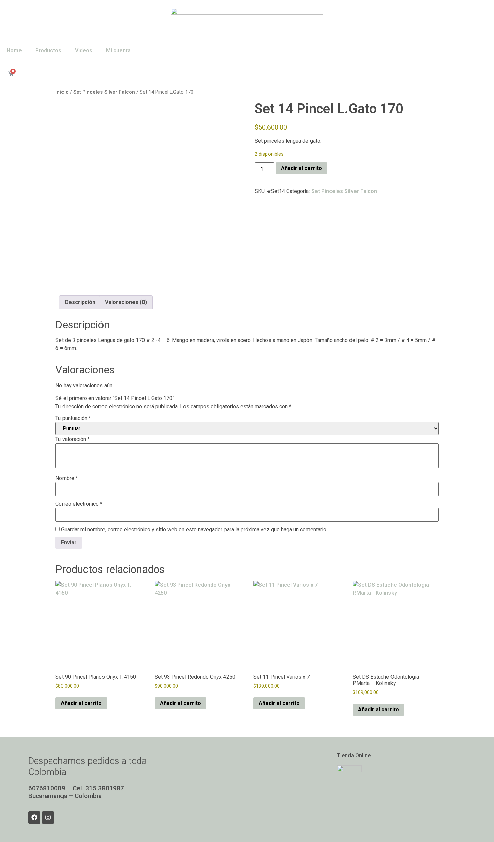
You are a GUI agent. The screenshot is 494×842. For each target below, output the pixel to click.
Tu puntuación (73, 418)
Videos (83, 50)
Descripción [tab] (80, 302)
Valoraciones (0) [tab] (126, 302)
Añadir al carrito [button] (81, 703)
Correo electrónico (78, 504)
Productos (48, 50)
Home (14, 50)
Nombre (66, 478)
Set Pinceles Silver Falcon (104, 92)
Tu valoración (72, 439)
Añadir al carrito (301, 168)
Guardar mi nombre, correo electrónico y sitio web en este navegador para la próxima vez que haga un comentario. (194, 529)
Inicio (62, 92)
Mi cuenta (118, 50)
